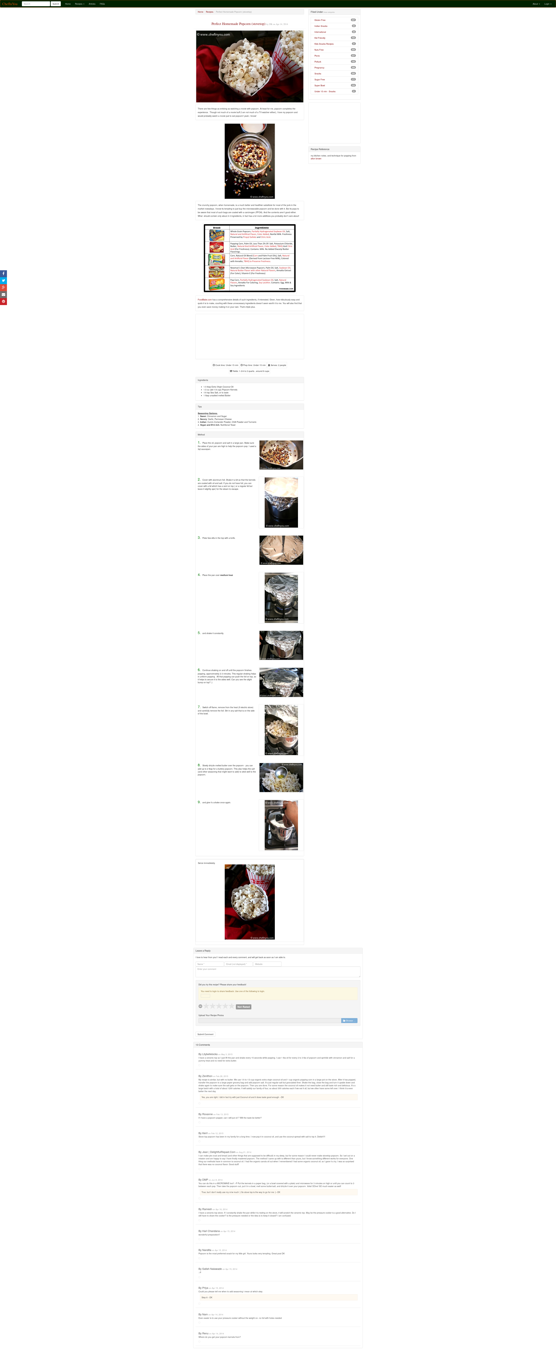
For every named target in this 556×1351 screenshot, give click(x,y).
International (320, 31)
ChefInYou (10, 3)
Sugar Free (319, 79)
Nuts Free (319, 49)
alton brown (316, 158)
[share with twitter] (3, 280)
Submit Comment (205, 1034)
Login (547, 3)
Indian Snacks (320, 26)
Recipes (79, 3)
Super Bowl (319, 85)
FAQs (102, 3)
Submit (56, 3)
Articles (92, 3)
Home (68, 3)
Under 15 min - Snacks (324, 91)
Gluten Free (319, 20)
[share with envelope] (3, 294)
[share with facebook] (3, 273)
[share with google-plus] (3, 287)
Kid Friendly (319, 37)
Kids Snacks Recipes (324, 43)
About (536, 3)
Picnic (317, 55)
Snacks (317, 73)
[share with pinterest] (3, 301)
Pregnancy (319, 67)
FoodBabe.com (205, 299)
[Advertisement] (250, 336)
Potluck (317, 61)
